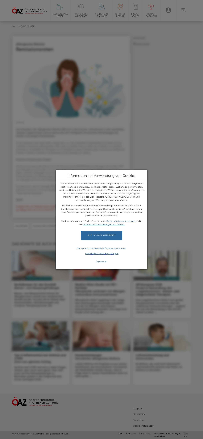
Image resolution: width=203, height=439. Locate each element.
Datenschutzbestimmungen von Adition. (104, 224)
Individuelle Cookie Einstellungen (101, 253)
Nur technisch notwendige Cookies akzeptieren (101, 248)
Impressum (101, 261)
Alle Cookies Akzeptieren (101, 235)
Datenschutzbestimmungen (120, 221)
